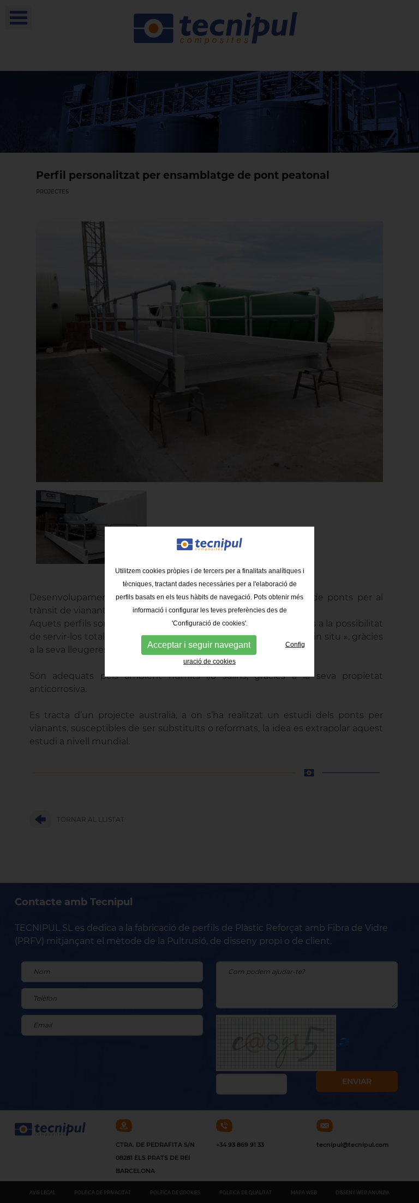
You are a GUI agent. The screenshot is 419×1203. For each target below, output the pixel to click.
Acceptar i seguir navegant (198, 644)
